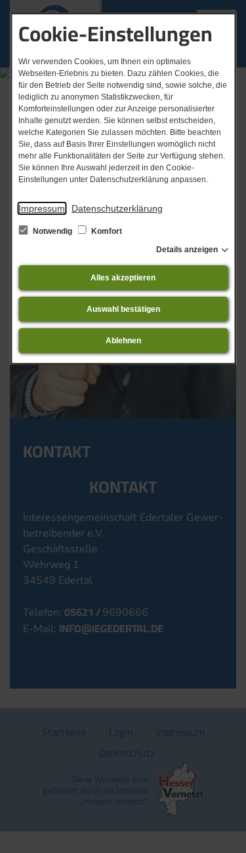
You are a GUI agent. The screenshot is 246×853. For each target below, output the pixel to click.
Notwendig (52, 231)
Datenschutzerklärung (117, 208)
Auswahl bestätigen (123, 309)
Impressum (41, 208)
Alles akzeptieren (123, 277)
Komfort (105, 231)
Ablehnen (123, 340)
